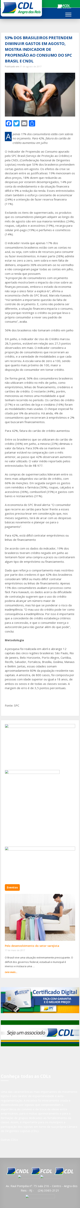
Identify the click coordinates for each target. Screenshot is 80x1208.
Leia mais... (11, 972)
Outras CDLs (9, 1139)
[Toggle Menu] (68, 14)
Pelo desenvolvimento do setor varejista (32, 946)
